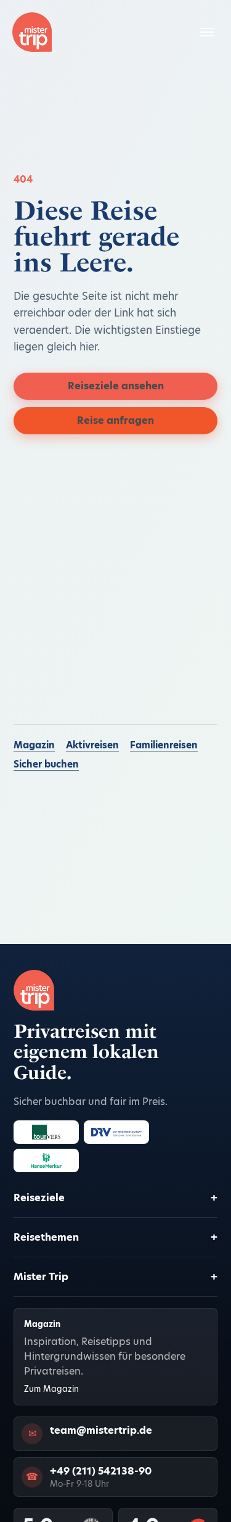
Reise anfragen (115, 420)
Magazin (34, 744)
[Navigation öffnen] (207, 32)
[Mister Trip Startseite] (32, 32)
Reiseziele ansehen (116, 386)
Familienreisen (164, 744)
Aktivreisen (92, 744)
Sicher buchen (46, 764)
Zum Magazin (51, 1389)
